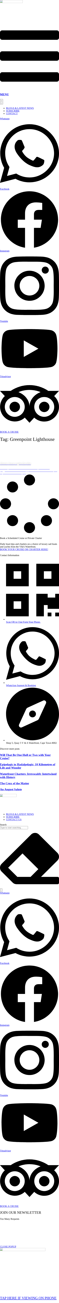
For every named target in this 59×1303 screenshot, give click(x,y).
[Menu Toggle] (1, 101)
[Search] (1, 890)
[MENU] (29, 88)
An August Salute (11, 789)
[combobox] (14, 827)
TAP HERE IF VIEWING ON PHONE (28, 1298)
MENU (4, 94)
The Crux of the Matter (14, 783)
